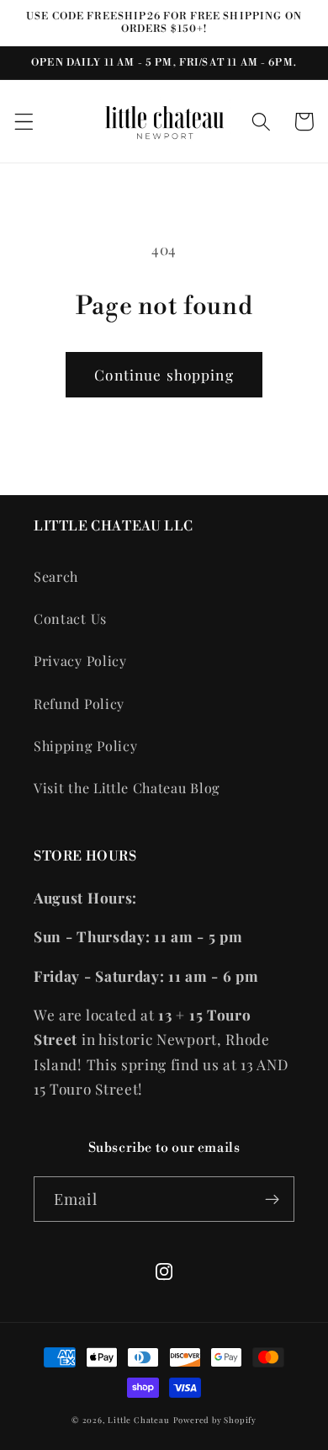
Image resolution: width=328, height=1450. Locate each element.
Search (56, 576)
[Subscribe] (272, 1199)
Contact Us (70, 618)
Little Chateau (138, 1420)
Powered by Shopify (215, 1420)
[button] (24, 121)
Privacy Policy (80, 660)
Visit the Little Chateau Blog (127, 788)
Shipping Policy (85, 745)
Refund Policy (79, 703)
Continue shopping (164, 374)
